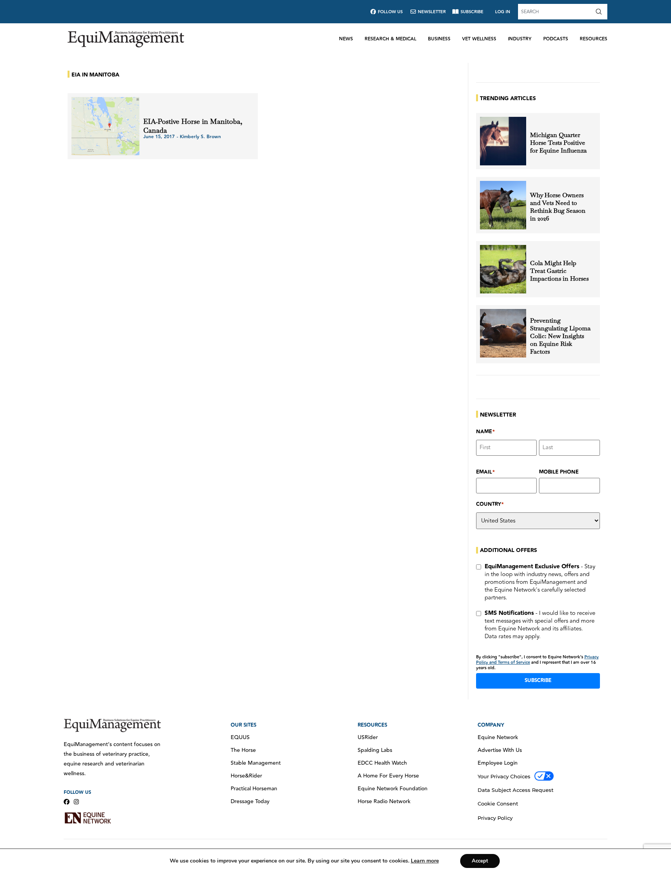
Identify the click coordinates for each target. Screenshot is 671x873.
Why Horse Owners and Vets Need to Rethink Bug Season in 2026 (558, 206)
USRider (368, 737)
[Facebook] (67, 802)
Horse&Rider (246, 776)
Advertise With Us (500, 750)
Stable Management (256, 763)
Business (439, 39)
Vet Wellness (479, 39)
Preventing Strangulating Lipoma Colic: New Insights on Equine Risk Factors (560, 336)
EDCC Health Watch (382, 763)
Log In (502, 11)
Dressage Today (250, 801)
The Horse (243, 750)
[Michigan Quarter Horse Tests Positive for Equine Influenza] (503, 141)
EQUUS (240, 737)
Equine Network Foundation (393, 788)
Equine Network (498, 737)
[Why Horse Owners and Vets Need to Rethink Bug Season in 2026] (503, 205)
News (346, 39)
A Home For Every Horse (388, 776)
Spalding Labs (375, 750)
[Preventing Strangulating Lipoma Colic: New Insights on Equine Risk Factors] (503, 333)
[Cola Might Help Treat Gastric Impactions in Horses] (503, 269)
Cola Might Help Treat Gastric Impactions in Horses (559, 271)
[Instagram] (76, 802)
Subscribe (538, 680)
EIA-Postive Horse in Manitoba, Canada (192, 126)
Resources (593, 39)
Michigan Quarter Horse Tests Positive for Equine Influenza (558, 142)
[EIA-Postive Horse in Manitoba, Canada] (105, 126)
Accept (480, 860)
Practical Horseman (254, 788)
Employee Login (498, 763)
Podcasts (555, 39)
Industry (520, 39)
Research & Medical (390, 39)
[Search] (600, 11)
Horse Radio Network (384, 801)
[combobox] (555, 11)
